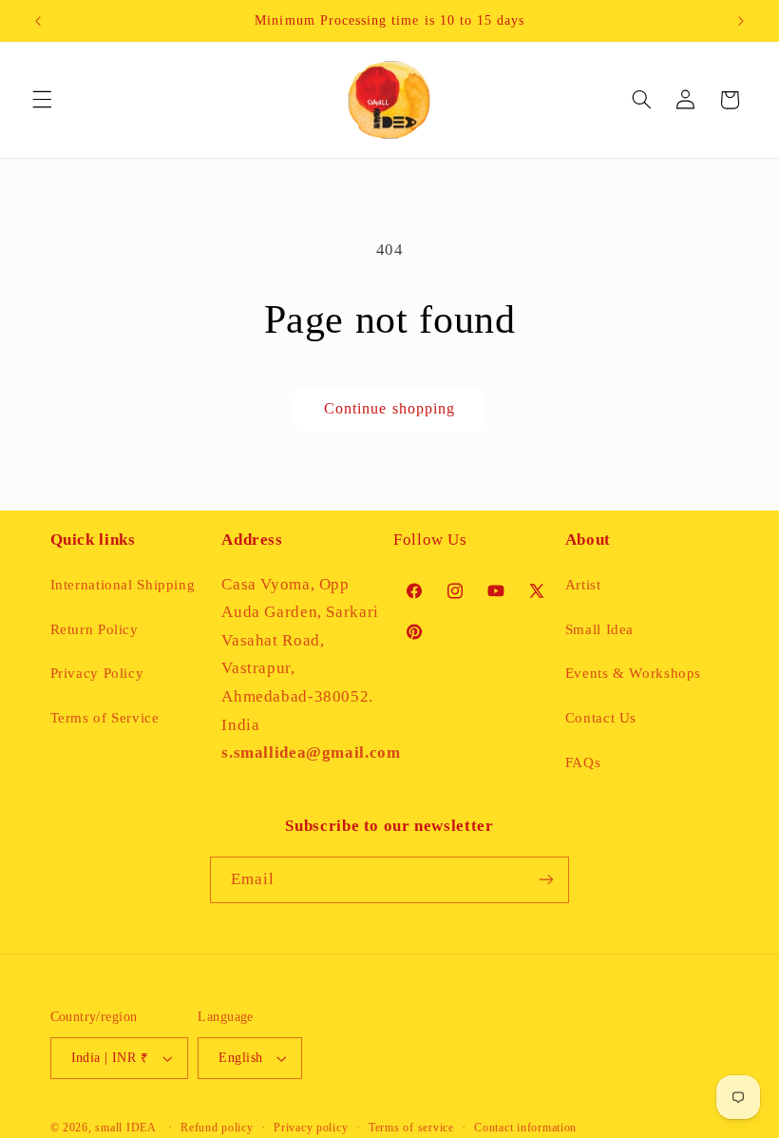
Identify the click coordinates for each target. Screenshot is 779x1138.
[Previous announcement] (38, 21)
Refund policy (217, 1127)
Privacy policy (311, 1127)
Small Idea (599, 629)
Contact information (525, 1127)
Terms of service (411, 1127)
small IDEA (125, 1127)
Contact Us (600, 717)
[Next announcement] (741, 21)
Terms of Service (105, 717)
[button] (42, 100)
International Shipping (123, 584)
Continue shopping (389, 408)
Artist (583, 584)
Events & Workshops (633, 673)
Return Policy (94, 629)
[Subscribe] (546, 880)
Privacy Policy (97, 673)
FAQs (583, 762)
